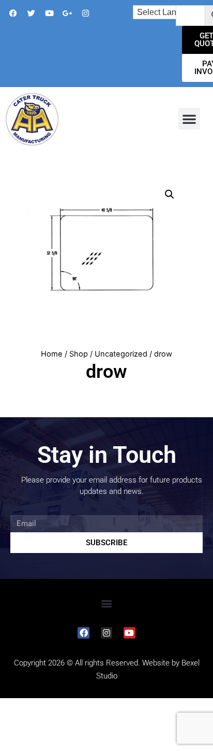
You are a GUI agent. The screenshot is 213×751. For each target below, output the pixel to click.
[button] (189, 119)
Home (52, 354)
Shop (78, 354)
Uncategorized (121, 354)
